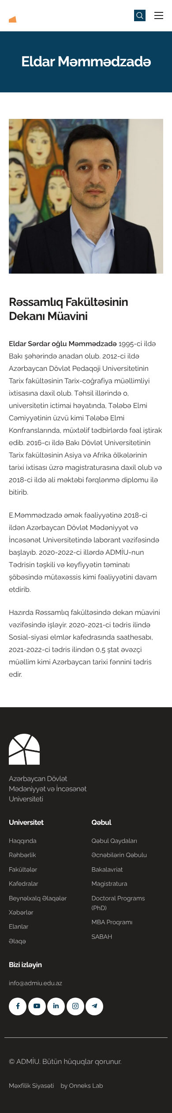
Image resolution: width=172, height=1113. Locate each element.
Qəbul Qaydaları (115, 841)
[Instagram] (75, 1006)
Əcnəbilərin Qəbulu (119, 855)
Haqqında (23, 841)
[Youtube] (37, 1006)
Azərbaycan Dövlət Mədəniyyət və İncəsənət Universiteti (47, 788)
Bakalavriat (107, 869)
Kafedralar (23, 884)
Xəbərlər (21, 912)
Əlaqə (17, 941)
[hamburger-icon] (158, 15)
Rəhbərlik (22, 855)
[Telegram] (94, 1006)
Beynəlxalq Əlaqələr (38, 898)
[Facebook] (17, 1006)
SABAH (102, 937)
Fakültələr (23, 869)
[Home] (35, 15)
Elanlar (18, 926)
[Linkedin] (56, 1006)
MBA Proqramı (112, 922)
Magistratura (109, 884)
